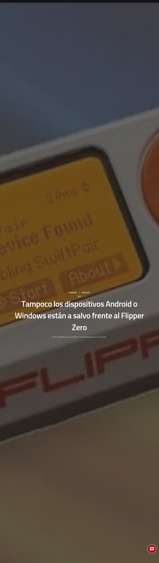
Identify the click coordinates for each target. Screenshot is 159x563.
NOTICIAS (86, 292)
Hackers (73, 292)
